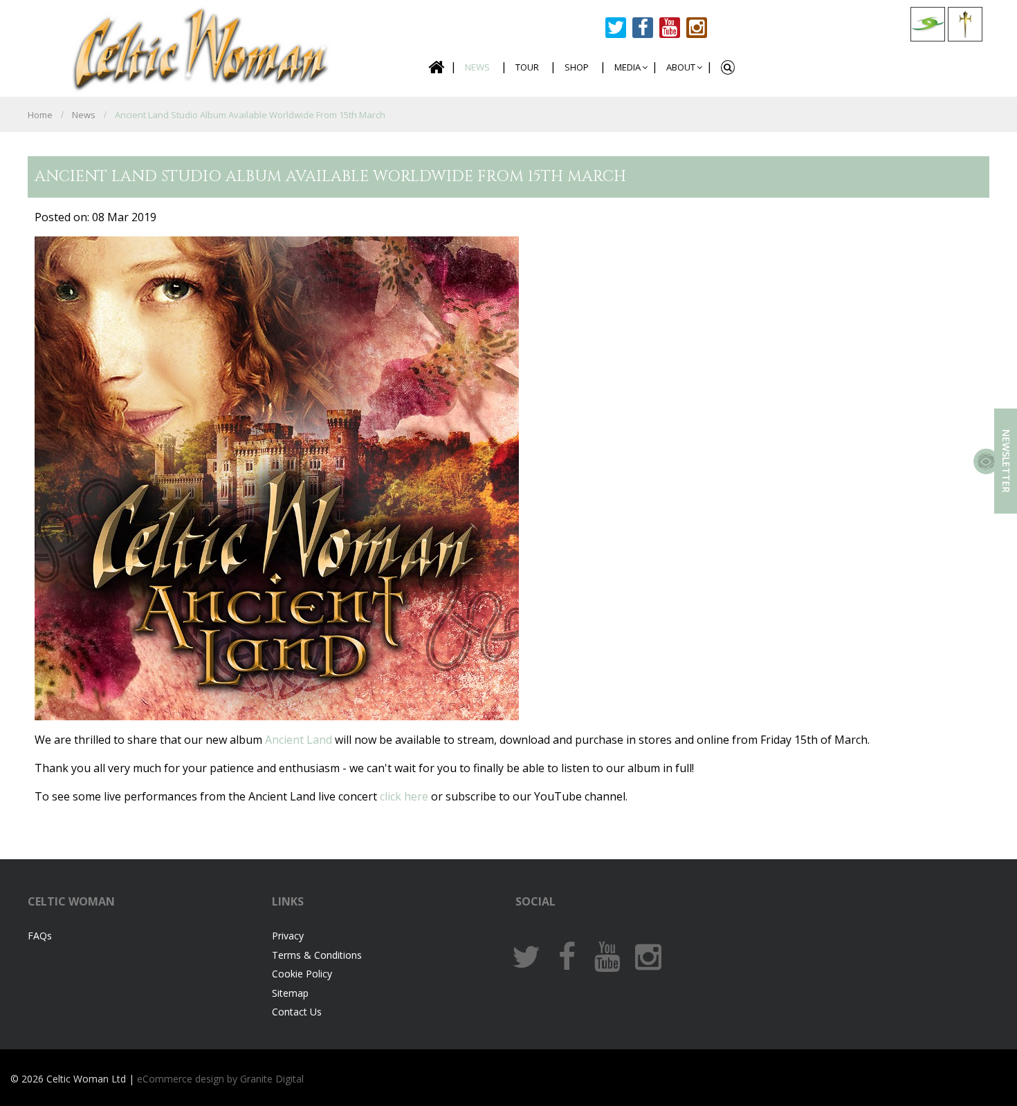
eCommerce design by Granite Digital (220, 1078)
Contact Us (297, 1011)
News (477, 67)
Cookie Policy (302, 973)
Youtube (669, 27)
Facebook (642, 27)
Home (435, 67)
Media (627, 67)
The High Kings (965, 24)
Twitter (615, 27)
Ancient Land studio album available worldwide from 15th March (250, 115)
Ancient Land (300, 739)
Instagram (696, 27)
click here (404, 796)
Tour (527, 67)
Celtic (201, 46)
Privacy (288, 935)
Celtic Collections (927, 24)
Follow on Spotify (723, 27)
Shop (577, 67)
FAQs (40, 935)
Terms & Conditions (317, 955)
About (680, 67)
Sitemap (290, 993)
